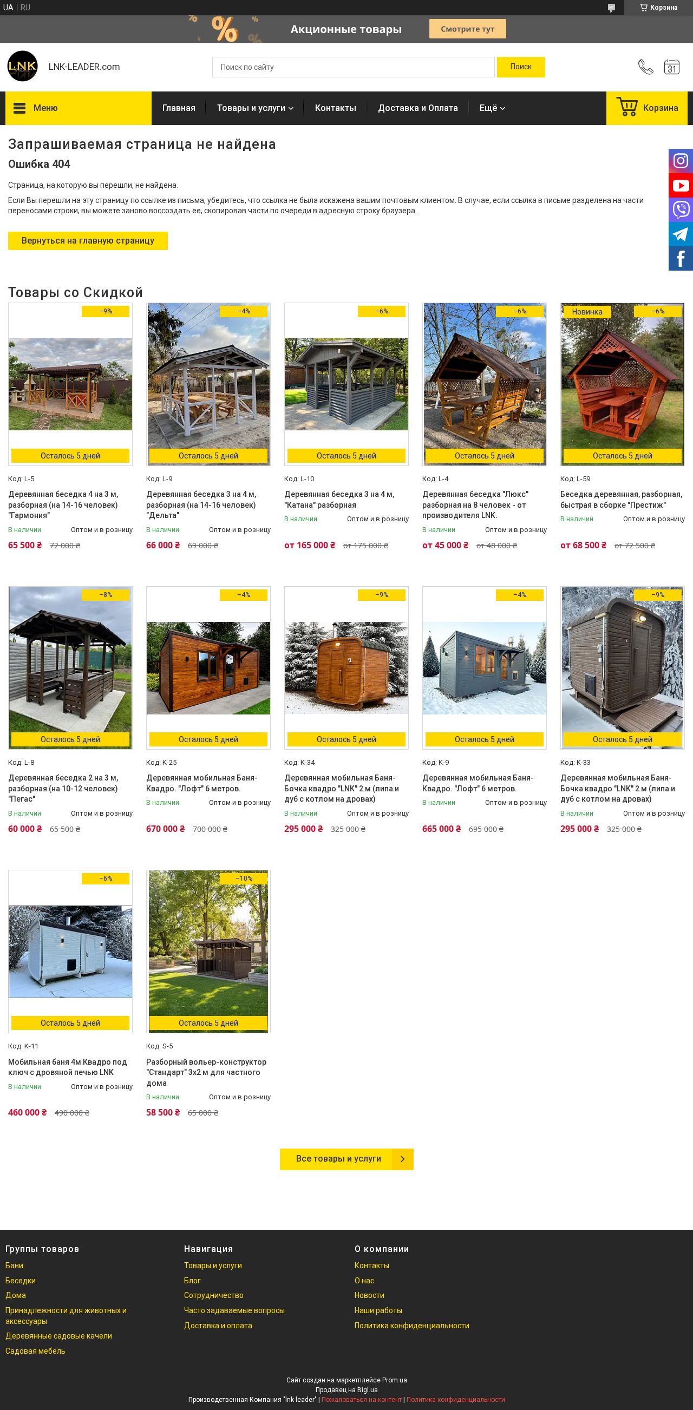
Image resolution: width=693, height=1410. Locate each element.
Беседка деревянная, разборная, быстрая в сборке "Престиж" (621, 499)
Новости (369, 1295)
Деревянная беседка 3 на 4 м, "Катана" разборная (339, 499)
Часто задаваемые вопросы (234, 1310)
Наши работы (378, 1310)
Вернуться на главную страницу (88, 240)
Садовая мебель (35, 1351)
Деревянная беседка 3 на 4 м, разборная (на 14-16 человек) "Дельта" (201, 505)
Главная (178, 108)
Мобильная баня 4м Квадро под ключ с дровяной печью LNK (67, 1067)
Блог (192, 1280)
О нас (364, 1280)
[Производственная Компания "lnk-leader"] (22, 67)
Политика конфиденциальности (412, 1325)
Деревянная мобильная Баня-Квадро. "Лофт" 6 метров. (202, 783)
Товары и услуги (251, 108)
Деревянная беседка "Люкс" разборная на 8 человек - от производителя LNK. (475, 505)
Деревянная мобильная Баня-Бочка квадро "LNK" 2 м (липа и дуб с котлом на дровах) (341, 788)
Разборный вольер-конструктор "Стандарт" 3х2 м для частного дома (206, 1072)
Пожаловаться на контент (362, 1400)
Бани (14, 1265)
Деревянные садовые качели (58, 1336)
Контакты (335, 108)
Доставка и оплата (218, 1325)
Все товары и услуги (338, 1158)
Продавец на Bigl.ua (347, 1390)
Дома (15, 1295)
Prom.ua (394, 1380)
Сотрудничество (214, 1295)
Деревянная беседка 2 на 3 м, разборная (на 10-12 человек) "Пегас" (63, 788)
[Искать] (521, 67)
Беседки (20, 1280)
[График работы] (671, 67)
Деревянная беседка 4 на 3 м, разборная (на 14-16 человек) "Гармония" (63, 505)
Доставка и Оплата (418, 108)
